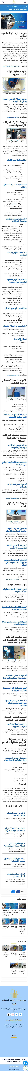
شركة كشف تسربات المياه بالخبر (6, 954)
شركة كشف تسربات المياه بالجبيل (22, 971)
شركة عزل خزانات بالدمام (13, 117)
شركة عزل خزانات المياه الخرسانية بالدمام (14, 912)
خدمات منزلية (17, 6)
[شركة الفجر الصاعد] (14, 2)
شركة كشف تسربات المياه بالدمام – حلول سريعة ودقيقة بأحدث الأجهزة (22, 956)
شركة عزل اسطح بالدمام (13, 375)
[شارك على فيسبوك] (18, 891)
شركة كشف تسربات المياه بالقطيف (14, 971)
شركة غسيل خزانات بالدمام (12, 579)
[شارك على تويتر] (13, 891)
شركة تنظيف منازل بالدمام (12, 498)
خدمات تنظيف (9, 6)
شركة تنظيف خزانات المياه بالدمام (11, 66)
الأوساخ (13, 204)
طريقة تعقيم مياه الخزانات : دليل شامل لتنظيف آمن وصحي (22, 930)
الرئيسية (24, 6)
